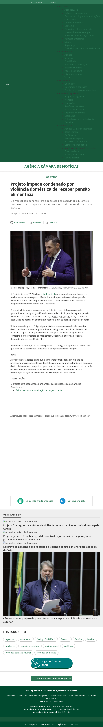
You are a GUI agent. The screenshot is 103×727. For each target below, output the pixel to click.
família (78, 639)
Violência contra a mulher (18, 652)
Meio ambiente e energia (77, 32)
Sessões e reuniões (74, 106)
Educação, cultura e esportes (79, 29)
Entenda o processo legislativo (80, 119)
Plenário (69, 99)
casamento (25, 639)
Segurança (70, 45)
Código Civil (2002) (46, 639)
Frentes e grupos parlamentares (81, 90)
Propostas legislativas (76, 96)
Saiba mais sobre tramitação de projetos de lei (39, 390)
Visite (67, 77)
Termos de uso (47, 724)
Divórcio (65, 639)
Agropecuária (71, 9)
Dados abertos (72, 157)
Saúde (68, 41)
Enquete (53, 222)
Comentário (19, 222)
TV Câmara (70, 135)
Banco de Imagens (74, 138)
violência (68, 645)
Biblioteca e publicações (77, 64)
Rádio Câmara (71, 131)
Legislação (70, 115)
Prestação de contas (75, 154)
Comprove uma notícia (76, 144)
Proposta (37, 222)
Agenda (68, 54)
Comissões (70, 103)
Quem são (70, 83)
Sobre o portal (31, 724)
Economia (69, 25)
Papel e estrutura (73, 70)
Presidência (70, 61)
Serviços (69, 58)
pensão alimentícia (30, 645)
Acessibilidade (37, 2)
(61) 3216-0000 (59, 709)
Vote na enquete (77, 500)
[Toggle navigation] (32, 83)
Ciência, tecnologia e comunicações (82, 16)
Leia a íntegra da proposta (39, 500)
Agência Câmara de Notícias (78, 128)
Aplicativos (62, 724)
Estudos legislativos (74, 109)
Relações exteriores (74, 38)
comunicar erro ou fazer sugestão (53, 678)
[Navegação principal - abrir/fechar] (6, 83)
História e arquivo (73, 74)
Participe (69, 122)
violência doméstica (46, 652)
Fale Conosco (52, 2)
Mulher (91, 639)
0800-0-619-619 (53, 706)
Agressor (10, 639)
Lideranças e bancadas (76, 86)
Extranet (74, 724)
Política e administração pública (80, 35)
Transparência (72, 151)
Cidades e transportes (76, 13)
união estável (51, 645)
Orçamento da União (75, 112)
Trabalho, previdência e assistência (82, 48)
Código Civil (49, 294)
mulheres (10, 645)
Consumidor (71, 19)
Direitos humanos (74, 22)
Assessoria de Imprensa (77, 141)
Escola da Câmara (73, 67)
